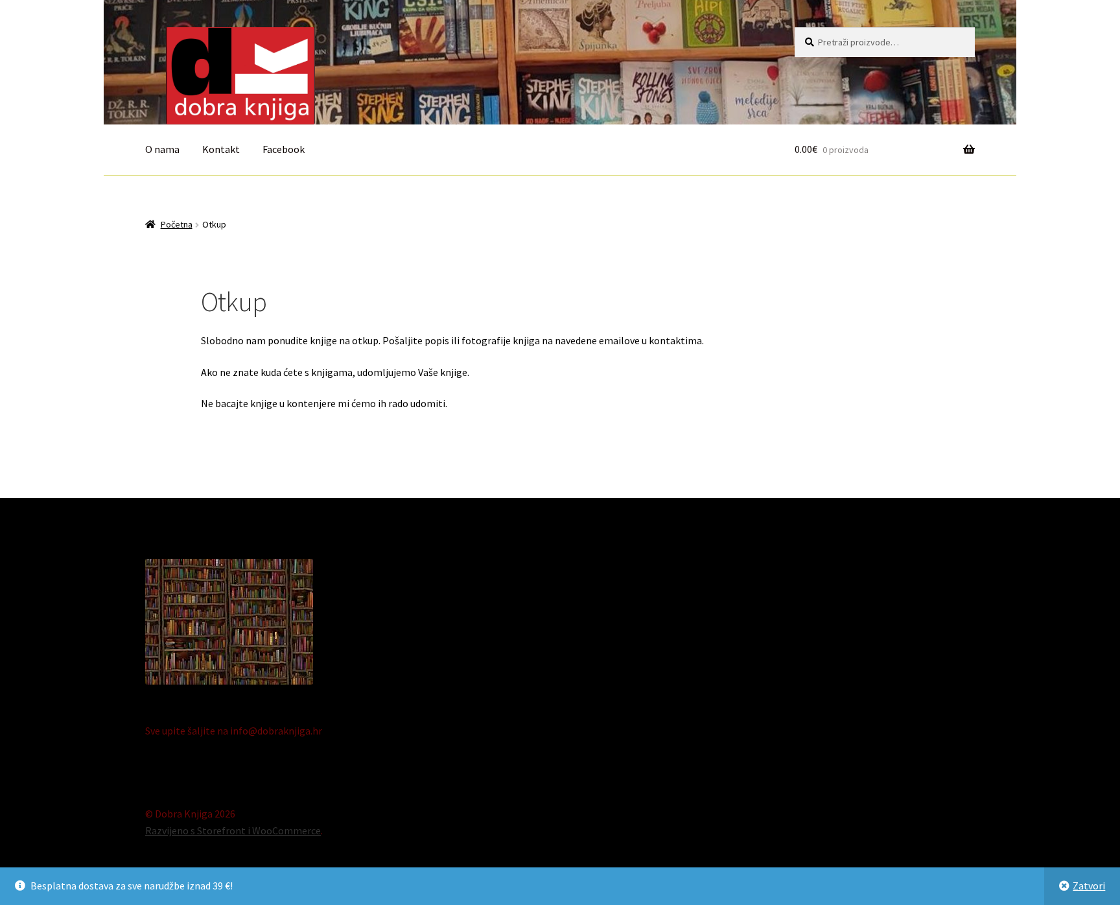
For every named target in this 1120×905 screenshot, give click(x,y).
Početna (176, 224)
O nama (162, 149)
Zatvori (1089, 885)
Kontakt (221, 149)
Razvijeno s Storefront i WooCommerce (233, 830)
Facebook (283, 149)
